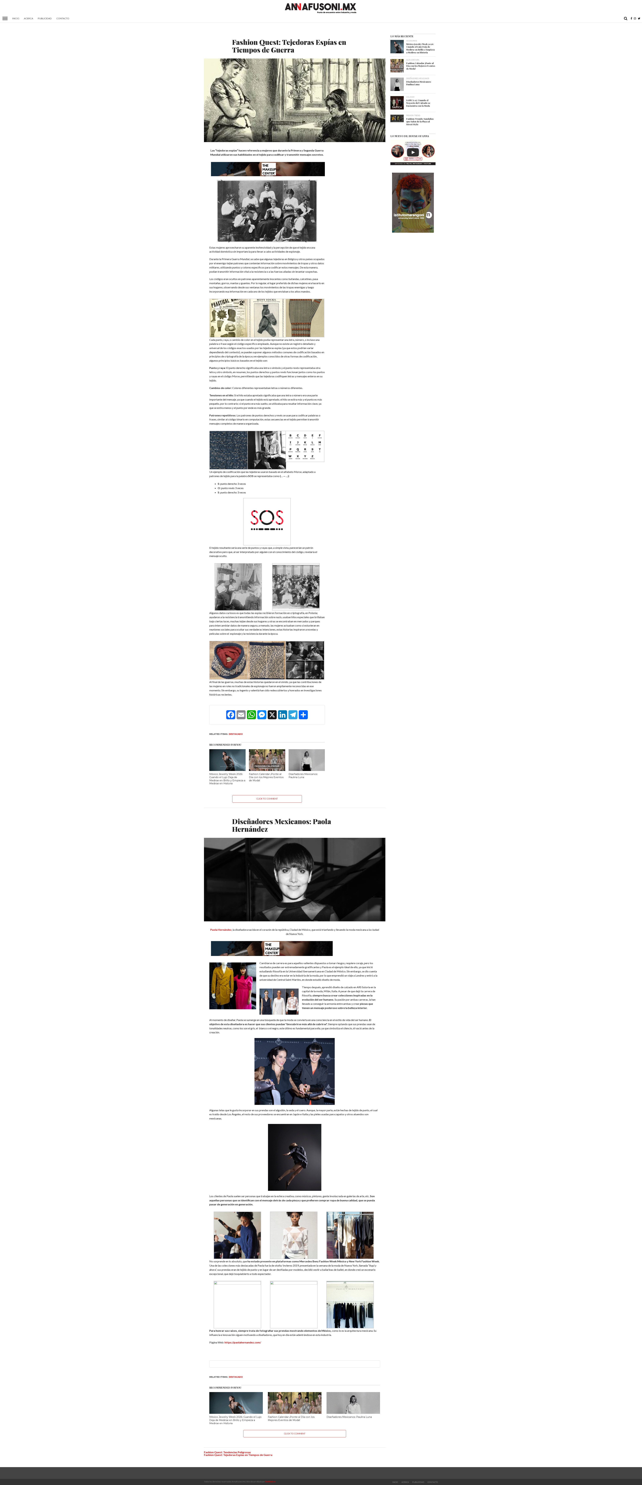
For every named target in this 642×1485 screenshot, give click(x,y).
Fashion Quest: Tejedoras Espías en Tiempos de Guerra (238, 1454)
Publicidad (45, 18)
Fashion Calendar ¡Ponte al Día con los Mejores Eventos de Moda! (266, 777)
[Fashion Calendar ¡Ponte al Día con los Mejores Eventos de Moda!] (267, 769)
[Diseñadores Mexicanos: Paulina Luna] (307, 769)
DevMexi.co (270, 1481)
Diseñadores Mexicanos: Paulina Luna (303, 776)
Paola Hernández (221, 929)
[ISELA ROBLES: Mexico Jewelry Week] (413, 152)
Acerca (28, 18)
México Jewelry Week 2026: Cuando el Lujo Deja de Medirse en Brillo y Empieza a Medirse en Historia (227, 779)
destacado (236, 734)
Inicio (15, 18)
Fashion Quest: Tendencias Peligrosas (227, 1452)
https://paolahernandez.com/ (243, 1342)
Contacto (62, 18)
